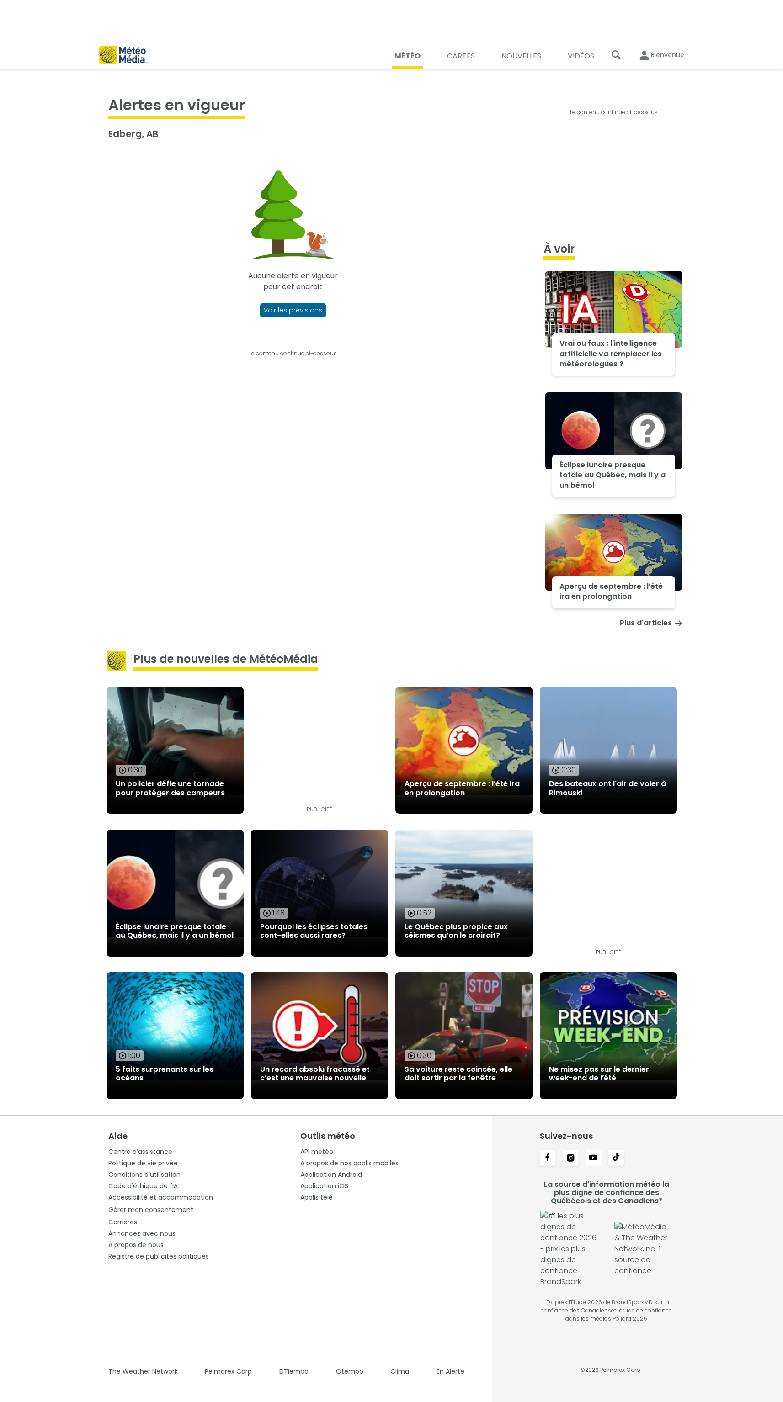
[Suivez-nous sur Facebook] (547, 1158)
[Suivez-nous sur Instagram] (570, 1158)
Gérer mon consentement (150, 1210)
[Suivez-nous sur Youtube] (593, 1158)
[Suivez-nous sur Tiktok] (616, 1158)
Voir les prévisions (293, 310)
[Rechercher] (616, 54)
